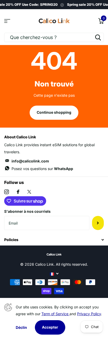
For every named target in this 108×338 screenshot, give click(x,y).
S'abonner (98, 223)
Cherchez (98, 37)
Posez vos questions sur (42, 168)
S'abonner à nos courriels (27, 211)
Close (54, 239)
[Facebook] (18, 192)
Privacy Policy (89, 314)
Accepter (50, 327)
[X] (29, 192)
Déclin (21, 327)
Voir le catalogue (7, 21)
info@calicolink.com (30, 161)
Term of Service (55, 314)
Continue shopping (54, 112)
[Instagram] (6, 191)
